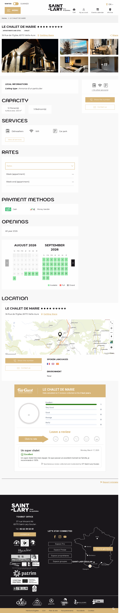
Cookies (91, 610)
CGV (43, 610)
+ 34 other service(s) (100, 90)
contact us (24, 534)
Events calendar (98, 12)
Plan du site (53, 610)
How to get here (103, 549)
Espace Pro (60, 544)
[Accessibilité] (106, 4)
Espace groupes (60, 561)
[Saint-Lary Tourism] (59, 7)
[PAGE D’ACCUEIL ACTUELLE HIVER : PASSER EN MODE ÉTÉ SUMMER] (16, 3)
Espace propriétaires (60, 556)
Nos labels (80, 610)
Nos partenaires (67, 610)
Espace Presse (60, 550)
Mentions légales (32, 610)
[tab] (38, 166)
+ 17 (104, 64)
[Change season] (16, 3)
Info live (110, 12)
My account (83, 12)
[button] (113, 609)
